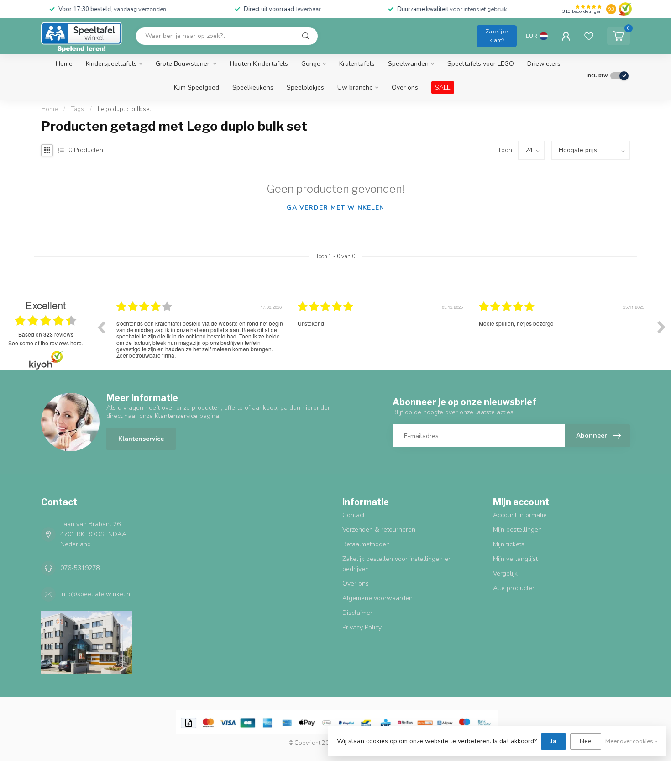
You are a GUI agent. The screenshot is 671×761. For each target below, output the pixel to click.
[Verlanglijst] (588, 36)
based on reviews (45, 334)
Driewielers (544, 63)
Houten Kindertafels (259, 63)
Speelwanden (408, 63)
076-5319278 (80, 568)
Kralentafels (357, 63)
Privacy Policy (362, 627)
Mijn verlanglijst (515, 559)
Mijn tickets (508, 544)
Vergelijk (505, 573)
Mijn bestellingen (517, 529)
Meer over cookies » (631, 741)
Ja (553, 741)
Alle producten (514, 588)
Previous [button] (101, 327)
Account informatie (520, 515)
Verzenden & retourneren (378, 529)
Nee (586, 741)
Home (64, 63)
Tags (77, 109)
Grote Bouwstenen (183, 63)
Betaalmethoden (366, 544)
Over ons (405, 87)
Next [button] (661, 327)
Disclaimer (357, 612)
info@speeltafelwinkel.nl (96, 594)
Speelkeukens (252, 87)
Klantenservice (141, 438)
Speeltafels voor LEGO (480, 63)
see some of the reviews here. (45, 343)
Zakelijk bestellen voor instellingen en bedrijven (397, 564)
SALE (443, 87)
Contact (353, 515)
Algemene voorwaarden (377, 598)
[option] (200, 334)
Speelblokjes (305, 87)
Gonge (310, 63)
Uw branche (355, 87)
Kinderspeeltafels (111, 63)
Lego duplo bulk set (124, 109)
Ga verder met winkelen (335, 207)
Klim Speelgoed (196, 87)
